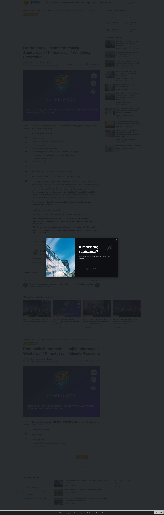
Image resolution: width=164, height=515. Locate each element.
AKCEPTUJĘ (158, 512)
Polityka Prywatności (85, 513)
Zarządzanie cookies (98, 513)
